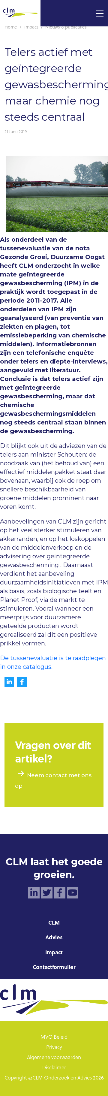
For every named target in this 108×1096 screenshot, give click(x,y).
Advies (53, 938)
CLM (53, 923)
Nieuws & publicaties (66, 27)
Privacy (54, 1047)
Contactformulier (54, 968)
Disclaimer (54, 1068)
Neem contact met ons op (53, 780)
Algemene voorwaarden (54, 1058)
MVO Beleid (54, 1037)
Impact (54, 953)
